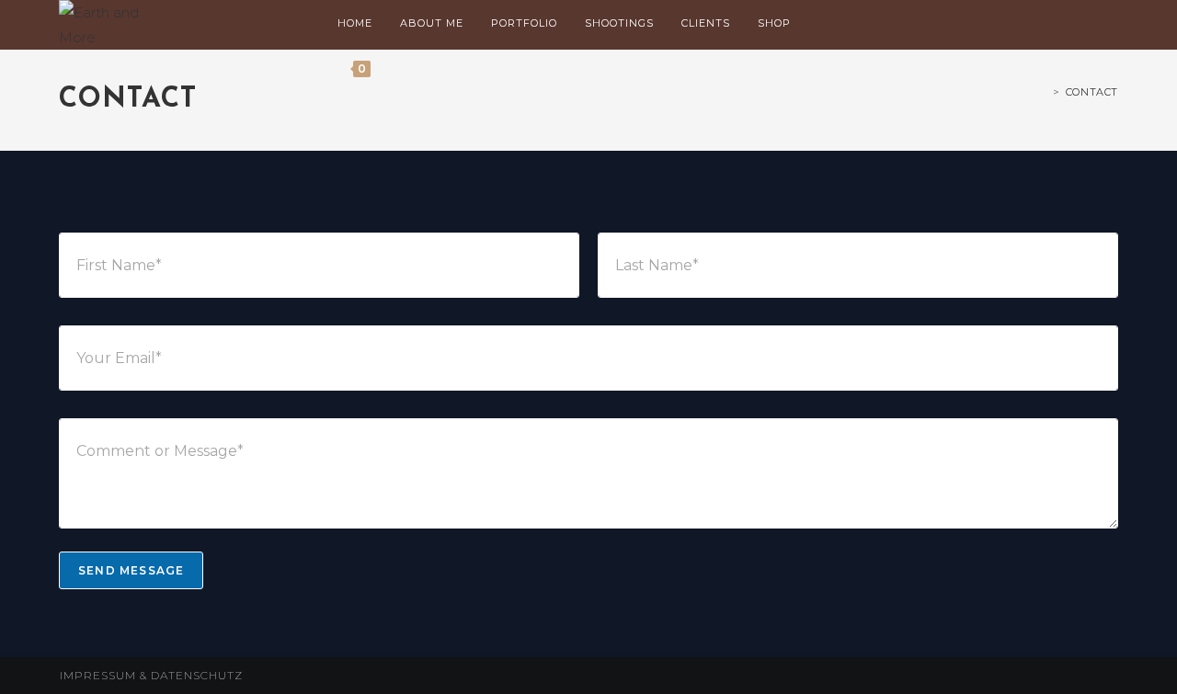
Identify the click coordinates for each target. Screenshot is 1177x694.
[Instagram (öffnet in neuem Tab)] (1061, 24)
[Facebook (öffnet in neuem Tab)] (1035, 24)
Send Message (131, 570)
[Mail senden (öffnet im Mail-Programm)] (1113, 24)
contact (1092, 91)
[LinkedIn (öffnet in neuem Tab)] (1087, 24)
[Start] (1043, 91)
